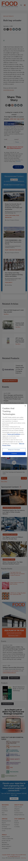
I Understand (14, 453)
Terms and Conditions (13, 434)
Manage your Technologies (14, 449)
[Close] (25, 405)
